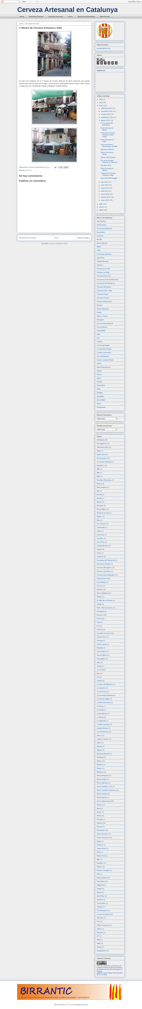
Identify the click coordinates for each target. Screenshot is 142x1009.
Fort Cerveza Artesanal (105, 323)
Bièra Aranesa (102, 487)
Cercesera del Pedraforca (106, 560)
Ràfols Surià (101, 856)
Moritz (99, 812)
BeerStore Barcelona (104, 480)
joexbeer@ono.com (103, 48)
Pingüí (99, 841)
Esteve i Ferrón (102, 316)
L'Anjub (99, 342)
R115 (98, 389)
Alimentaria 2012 (103, 447)
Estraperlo (100, 320)
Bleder (99, 247)
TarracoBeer (101, 400)
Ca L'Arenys (101, 524)
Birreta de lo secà (103, 513)
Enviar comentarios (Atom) (59, 243)
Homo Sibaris (101, 651)
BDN (98, 476)
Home (22, 16)
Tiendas (99, 907)
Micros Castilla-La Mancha (106, 790)
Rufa (98, 874)
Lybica (99, 363)
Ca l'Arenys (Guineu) (104, 254)
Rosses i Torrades (103, 870)
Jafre (98, 662)
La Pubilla (100, 710)
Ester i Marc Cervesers (105, 608)
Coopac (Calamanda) (104, 301)
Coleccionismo (102, 578)
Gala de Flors (101, 637)
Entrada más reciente (27, 238)
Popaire (99, 382)
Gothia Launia (102, 644)
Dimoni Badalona (103, 309)
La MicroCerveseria (103, 702)
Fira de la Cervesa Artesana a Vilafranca (109, 161)
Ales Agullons (101, 221)
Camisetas (100, 535)
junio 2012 (105, 185)
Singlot (99, 889)
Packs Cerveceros (103, 837)
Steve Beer (101, 896)
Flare (98, 622)
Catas (99, 549)
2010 (101, 207)
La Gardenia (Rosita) (104, 349)
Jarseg (99, 666)
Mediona (100, 772)
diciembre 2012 (106, 108)
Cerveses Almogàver (104, 287)
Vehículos (100, 918)
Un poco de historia (103, 914)
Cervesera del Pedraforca (106, 283)
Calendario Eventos (36, 16)
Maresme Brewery (103, 754)
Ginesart (100, 640)
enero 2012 (105, 200)
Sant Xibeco (101, 881)
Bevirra (99, 484)
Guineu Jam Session (108, 157)
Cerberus (100, 265)
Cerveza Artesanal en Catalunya (67, 9)
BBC (98, 469)
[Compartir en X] (63, 167)
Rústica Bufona (102, 878)
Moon (99, 808)
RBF (98, 859)
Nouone (99, 826)
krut (98, 677)
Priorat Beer (101, 385)
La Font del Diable (103, 345)
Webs (99, 943)
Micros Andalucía (103, 775)
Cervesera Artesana (104, 276)
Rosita (99, 867)
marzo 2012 (105, 194)
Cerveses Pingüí (102, 294)
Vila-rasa (100, 932)
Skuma (99, 892)
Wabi (98, 940)
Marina (99, 374)
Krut (98, 338)
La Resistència (102, 713)
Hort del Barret (102, 327)
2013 (101, 102)
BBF (98, 473)
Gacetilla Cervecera (55, 16)
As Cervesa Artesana (104, 462)
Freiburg (100, 629)
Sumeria (100, 899)
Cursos (99, 586)
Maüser (99, 768)
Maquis (99, 371)
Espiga (99, 312)
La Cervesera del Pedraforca (107, 124)
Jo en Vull (100, 670)
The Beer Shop (106, 165)
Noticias (99, 823)
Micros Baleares (102, 783)
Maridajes (100, 757)
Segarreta (100, 885)
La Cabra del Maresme (105, 684)
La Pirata (100, 706)
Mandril (99, 746)
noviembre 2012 (107, 111)
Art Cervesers (101, 225)
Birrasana (100, 505)
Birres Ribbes (101, 509)
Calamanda (101, 527)
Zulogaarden (101, 407)
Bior (98, 491)
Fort (98, 626)
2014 (101, 99)
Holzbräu (100, 648)
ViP (98, 936)
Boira (98, 520)
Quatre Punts (101, 848)
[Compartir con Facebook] (65, 167)
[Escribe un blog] (61, 167)
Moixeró (99, 805)
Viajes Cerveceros (103, 925)
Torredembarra (102, 910)
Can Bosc (100, 538)
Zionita (99, 947)
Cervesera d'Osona (103, 564)
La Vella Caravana (103, 724)
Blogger (85, 1004)
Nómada (100, 819)
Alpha (99, 451)
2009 (101, 210)
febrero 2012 (106, 197)
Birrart (99, 502)
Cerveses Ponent (103, 298)
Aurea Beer (101, 232)
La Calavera (101, 688)
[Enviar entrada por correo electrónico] (55, 167)
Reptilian (100, 393)
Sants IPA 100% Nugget (109, 178)
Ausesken (100, 236)
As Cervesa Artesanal (104, 228)
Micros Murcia (102, 797)
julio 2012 (104, 182)
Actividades (101, 440)
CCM (98, 250)
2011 (101, 204)
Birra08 (99, 239)
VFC (98, 921)
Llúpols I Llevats (102, 739)
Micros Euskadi (102, 794)
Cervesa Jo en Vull (103, 269)
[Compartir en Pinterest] (67, 167)
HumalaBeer (101, 331)
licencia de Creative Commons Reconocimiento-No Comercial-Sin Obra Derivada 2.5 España (110, 968)
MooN (99, 378)
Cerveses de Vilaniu (104, 571)
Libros (70, 16)
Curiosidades (101, 582)
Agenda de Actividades (86, 16)
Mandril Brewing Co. (104, 367)
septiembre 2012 (107, 117)
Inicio (56, 238)
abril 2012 (104, 191)
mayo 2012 (105, 188)
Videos (99, 929)
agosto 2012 (105, 120)
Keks (98, 334)
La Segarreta (101, 721)
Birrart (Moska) (102, 243)
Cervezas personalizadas (105, 575)
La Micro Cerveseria (104, 352)
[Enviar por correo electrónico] (59, 167)
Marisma (100, 764)
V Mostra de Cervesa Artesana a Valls (108, 174)
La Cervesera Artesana (105, 695)
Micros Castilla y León (104, 786)
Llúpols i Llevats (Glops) (105, 360)
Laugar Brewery (102, 728)
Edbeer (99, 597)
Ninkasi (99, 816)
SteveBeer (100, 396)
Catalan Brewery (102, 261)
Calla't (99, 531)
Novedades (101, 830)
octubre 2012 (106, 114)
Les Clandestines (103, 356)
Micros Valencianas (103, 801)
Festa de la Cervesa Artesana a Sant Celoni (108, 134)
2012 (101, 105)
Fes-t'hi (99, 619)
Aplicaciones (105, 16)
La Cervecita (101, 692)
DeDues (99, 305)
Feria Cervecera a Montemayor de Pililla (109, 145)
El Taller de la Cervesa (104, 600)
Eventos (28, 170)
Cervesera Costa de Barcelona (107, 279)
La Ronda (100, 717)
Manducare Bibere (107, 149)
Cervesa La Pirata (103, 272)
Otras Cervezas (102, 834)
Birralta (99, 498)
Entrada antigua (83, 238)
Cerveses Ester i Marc (104, 290)
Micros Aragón (102, 779)
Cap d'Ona (100, 258)
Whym (99, 403)
